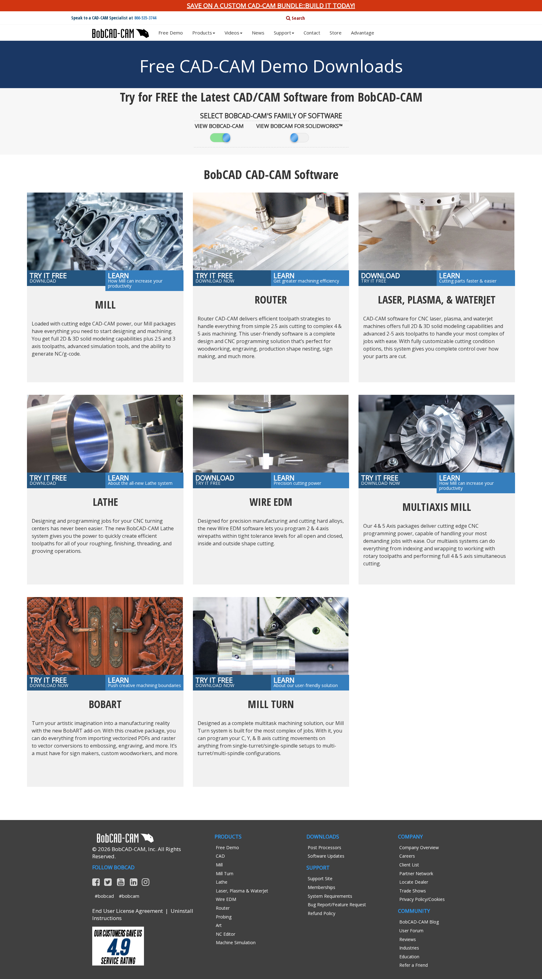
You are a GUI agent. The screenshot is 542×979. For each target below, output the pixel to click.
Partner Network (416, 873)
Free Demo (170, 32)
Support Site (320, 878)
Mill (219, 865)
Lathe (221, 882)
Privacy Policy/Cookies (422, 899)
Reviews (407, 939)
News (258, 32)
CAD (220, 856)
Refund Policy (321, 913)
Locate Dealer (413, 882)
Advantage (362, 32)
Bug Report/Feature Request (337, 905)
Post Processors (324, 847)
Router (223, 908)
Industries (409, 948)
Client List (409, 865)
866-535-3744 (145, 18)
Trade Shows (412, 891)
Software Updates (326, 856)
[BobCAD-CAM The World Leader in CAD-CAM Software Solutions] (121, 31)
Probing (223, 917)
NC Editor (225, 934)
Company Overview (419, 847)
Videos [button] (232, 32)
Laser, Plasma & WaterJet (242, 891)
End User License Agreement (127, 910)
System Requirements (330, 896)
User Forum (411, 931)
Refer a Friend (413, 965)
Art (219, 925)
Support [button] (282, 32)
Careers (407, 856)
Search (297, 18)
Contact (312, 32)
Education (409, 957)
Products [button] (202, 32)
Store (336, 32)
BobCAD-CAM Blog (419, 922)
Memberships (321, 887)
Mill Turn (224, 873)
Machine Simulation (236, 942)
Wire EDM (226, 899)
